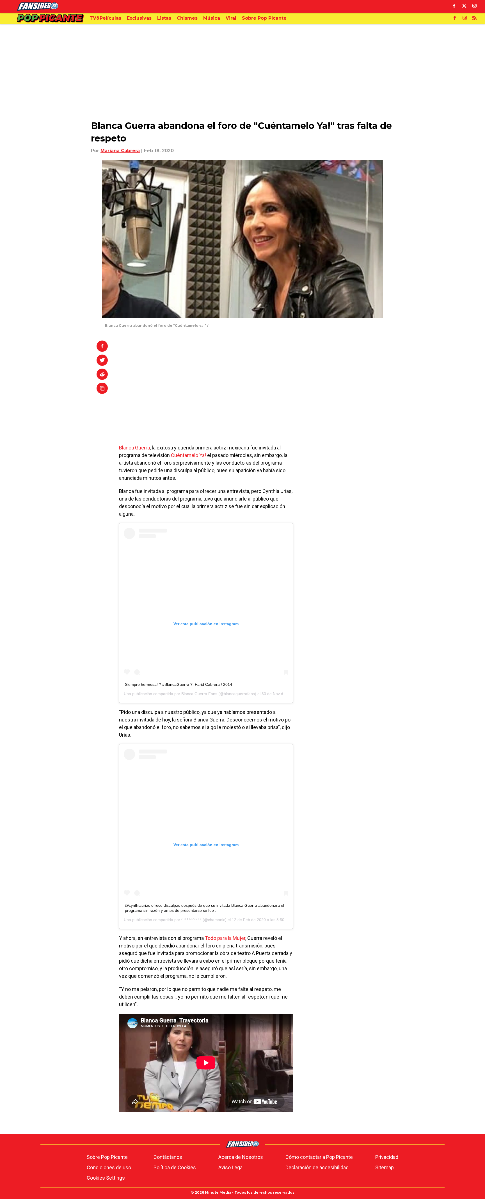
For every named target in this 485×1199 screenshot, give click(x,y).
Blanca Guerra (134, 448)
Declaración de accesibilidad (317, 1167)
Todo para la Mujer (225, 938)
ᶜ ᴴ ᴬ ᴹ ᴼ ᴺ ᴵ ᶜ (191, 919)
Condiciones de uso (109, 1167)
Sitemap (384, 1167)
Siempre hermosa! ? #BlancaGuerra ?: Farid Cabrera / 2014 (178, 684)
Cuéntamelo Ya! (188, 455)
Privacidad (386, 1157)
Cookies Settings (106, 1178)
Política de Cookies (175, 1167)
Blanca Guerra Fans (199, 693)
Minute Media (218, 1192)
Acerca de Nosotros (240, 1157)
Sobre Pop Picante (107, 1157)
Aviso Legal (231, 1167)
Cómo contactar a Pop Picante (319, 1157)
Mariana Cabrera (120, 150)
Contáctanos (168, 1157)
